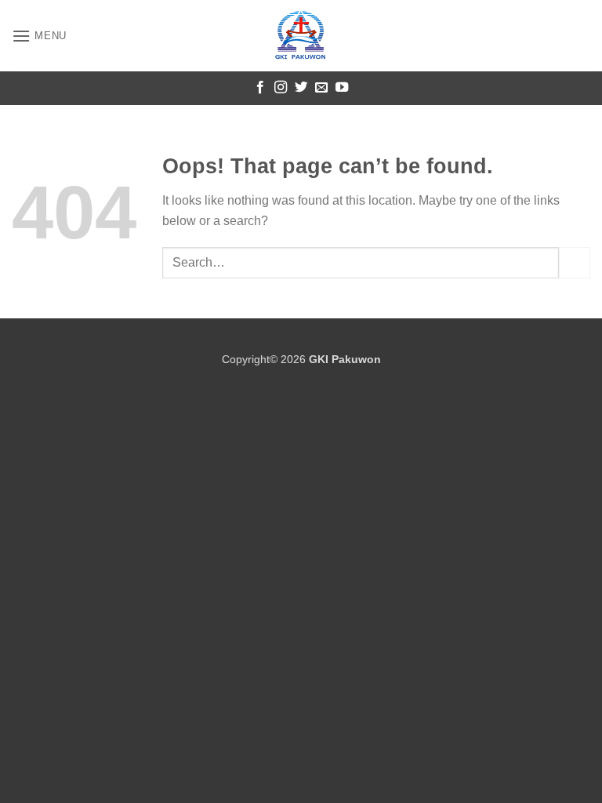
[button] (39, 35)
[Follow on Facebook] (260, 88)
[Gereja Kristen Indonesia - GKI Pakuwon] (301, 35)
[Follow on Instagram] (280, 88)
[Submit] (574, 262)
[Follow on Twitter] (301, 88)
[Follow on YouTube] (341, 88)
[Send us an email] (321, 88)
